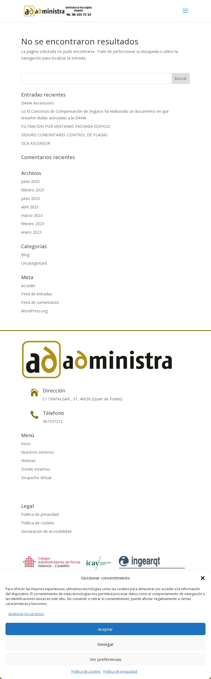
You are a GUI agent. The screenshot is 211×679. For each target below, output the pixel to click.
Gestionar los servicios (26, 614)
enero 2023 (31, 232)
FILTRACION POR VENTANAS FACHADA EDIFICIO (65, 126)
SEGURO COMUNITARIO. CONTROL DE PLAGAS (64, 134)
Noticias (28, 460)
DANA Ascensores (37, 103)
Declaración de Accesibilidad (46, 531)
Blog (25, 254)
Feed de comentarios (40, 302)
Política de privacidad (120, 671)
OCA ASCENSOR (35, 143)
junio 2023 (30, 198)
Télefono (53, 413)
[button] (203, 578)
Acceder (28, 285)
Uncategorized (34, 263)
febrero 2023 (32, 223)
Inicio (25, 443)
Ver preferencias (105, 659)
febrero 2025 (32, 190)
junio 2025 (30, 181)
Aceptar (105, 629)
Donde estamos (35, 469)
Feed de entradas (36, 293)
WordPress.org (34, 310)
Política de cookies (86, 671)
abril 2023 (29, 207)
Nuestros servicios (37, 452)
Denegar (105, 644)
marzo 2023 (32, 215)
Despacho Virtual (36, 477)
